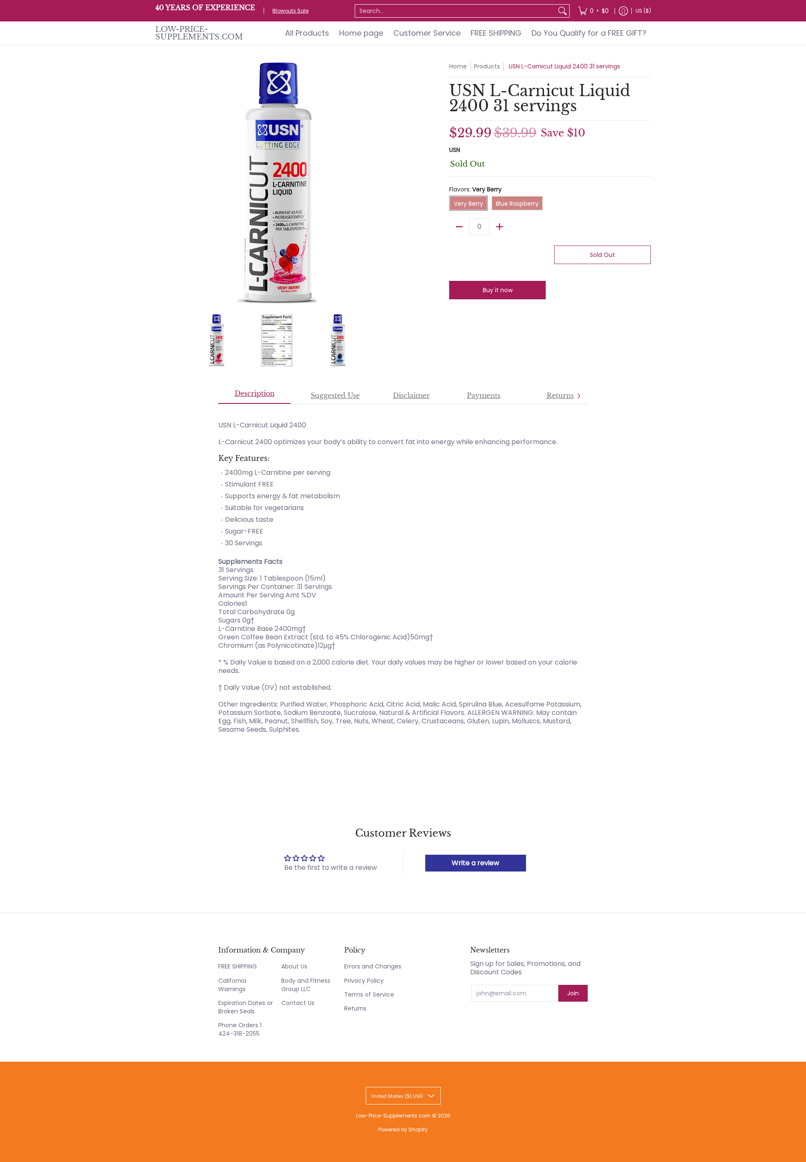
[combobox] (455, 11)
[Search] (562, 11)
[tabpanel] (403, 576)
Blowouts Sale (290, 10)
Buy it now (498, 290)
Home (458, 66)
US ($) (643, 10)
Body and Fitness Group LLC (305, 984)
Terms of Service (369, 994)
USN (454, 150)
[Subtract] (459, 226)
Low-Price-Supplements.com (199, 33)
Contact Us (297, 1003)
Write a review (475, 863)
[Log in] (623, 10)
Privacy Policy (364, 980)
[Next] (393, 184)
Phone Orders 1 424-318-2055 (240, 1029)
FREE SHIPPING (237, 966)
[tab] (254, 396)
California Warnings (232, 984)
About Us (294, 966)
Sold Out (602, 255)
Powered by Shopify (403, 1129)
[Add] (499, 226)
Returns (355, 1008)
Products (487, 66)
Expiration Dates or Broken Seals (245, 1007)
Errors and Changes (372, 966)
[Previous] (161, 184)
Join (573, 993)
